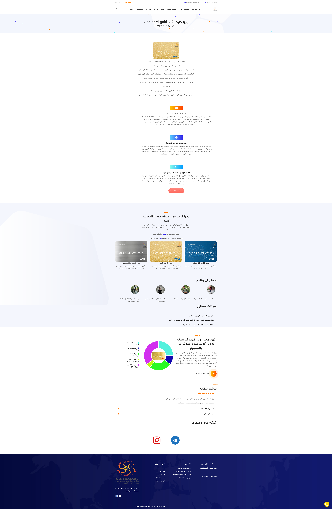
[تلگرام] (175, 440)
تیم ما (163, 474)
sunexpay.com (180, 471)
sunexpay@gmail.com (192, 2)
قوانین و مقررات (160, 481)
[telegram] (116, 496)
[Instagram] (120, 496)
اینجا (164, 234)
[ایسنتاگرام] (156, 440)
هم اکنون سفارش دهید (176, 191)
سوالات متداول (160, 477)
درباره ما (162, 471)
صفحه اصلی (175, 26)
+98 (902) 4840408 (211, 2)
